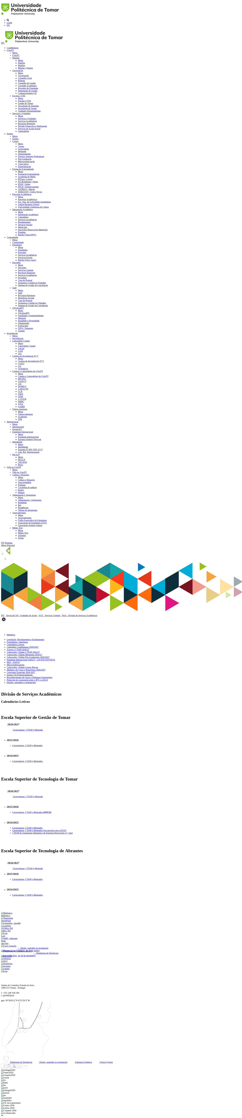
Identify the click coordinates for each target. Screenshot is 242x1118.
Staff (14, 288)
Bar (19, 505)
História (15, 58)
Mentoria (22, 318)
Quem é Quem (106, 1062)
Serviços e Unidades (21, 113)
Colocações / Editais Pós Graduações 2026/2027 (28, 657)
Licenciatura (23, 149)
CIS (19, 384)
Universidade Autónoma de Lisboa (33, 207)
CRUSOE (22, 462)
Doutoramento (24, 154)
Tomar (21, 538)
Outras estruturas (19, 409)
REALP (16, 454)
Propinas (22, 232)
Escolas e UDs (18, 96)
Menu (15, 53)
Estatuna (21, 485)
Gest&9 (21, 406)
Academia (22, 417)
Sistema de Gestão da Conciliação (33, 285)
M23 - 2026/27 (13, 662)
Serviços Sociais (25, 224)
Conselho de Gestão (27, 83)
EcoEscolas (23, 326)
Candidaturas (12, 48)
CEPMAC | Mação (26, 189)
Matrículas (22, 227)
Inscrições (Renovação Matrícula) (33, 230)
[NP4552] (6, 958)
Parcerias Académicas (22, 194)
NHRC (21, 401)
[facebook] (3, 1067)
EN (8, 25)
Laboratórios (23, 131)
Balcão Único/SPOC (27, 235)
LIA (20, 353)
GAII (20, 351)
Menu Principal (8, 545)
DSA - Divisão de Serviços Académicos (79, 615)
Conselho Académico (27, 86)
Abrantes (22, 535)
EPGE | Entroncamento (28, 187)
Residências (23, 507)
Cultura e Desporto (20, 475)
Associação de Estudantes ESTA (32, 523)
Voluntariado (23, 323)
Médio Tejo (17, 528)
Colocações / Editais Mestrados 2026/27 (24, 654)
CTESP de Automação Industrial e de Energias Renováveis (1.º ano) (42, 833)
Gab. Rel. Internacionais (28, 452)
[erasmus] (6, 966)
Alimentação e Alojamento (24, 495)
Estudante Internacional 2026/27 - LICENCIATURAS (31, 660)
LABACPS (23, 389)
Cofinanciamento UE (27, 93)
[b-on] (4, 971)
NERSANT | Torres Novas (30, 192)
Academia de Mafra (26, 176)
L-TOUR (22, 399)
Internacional (12, 422)
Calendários (23, 217)
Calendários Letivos (15, 644)
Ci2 (19, 366)
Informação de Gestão (27, 91)
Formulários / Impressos (17, 642)
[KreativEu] (6, 963)
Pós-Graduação (25, 159)
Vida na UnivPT (14, 467)
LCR (20, 391)
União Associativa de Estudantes (32, 520)
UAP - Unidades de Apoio (25, 615)
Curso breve (23, 164)
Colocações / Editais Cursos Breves (22, 667)
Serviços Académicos (27, 121)
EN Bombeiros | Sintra (28, 182)
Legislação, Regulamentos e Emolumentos (25, 639)
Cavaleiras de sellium (27, 487)
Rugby (21, 490)
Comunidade (12, 237)
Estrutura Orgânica (83, 1062)
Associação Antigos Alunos (30, 525)
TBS (20, 419)
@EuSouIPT (18, 308)
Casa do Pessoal (25, 280)
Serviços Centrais (25, 270)
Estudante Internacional (22, 432)
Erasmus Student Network (29, 439)
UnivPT (10, 50)
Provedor (22, 252)
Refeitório (22, 502)
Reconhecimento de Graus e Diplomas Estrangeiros (29, 677)
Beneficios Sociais (26, 298)
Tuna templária (24, 482)
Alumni (21, 331)
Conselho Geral (25, 78)
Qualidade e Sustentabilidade (31, 315)
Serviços (10, 615)
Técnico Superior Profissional (31, 156)
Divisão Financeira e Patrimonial (32, 126)
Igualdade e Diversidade (28, 321)
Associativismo (19, 513)
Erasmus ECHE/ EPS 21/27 (30, 449)
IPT (3, 43)
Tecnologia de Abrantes (28, 106)
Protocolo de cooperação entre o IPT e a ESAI (27, 680)
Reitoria (21, 80)
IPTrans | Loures (25, 179)
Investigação (12, 333)
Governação (17, 70)
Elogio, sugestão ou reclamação (53, 1062)
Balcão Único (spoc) (27, 260)
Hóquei (21, 492)
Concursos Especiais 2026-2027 (21, 672)
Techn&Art (23, 369)
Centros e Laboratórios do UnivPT (27, 371)
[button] (2, 1115)
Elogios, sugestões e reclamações (21, 682)
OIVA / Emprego (25, 328)
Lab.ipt (21, 348)
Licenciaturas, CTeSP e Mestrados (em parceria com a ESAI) (39, 830)
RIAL (20, 465)
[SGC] (4, 961)
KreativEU (17, 429)
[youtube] (14, 1067)
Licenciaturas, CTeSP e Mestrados (27, 745)
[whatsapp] (30, 1067)
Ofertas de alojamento (27, 510)
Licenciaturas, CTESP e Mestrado (28, 730)
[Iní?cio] (30, 15)
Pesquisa (8, 543)
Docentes (16, 262)
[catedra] (5, 969)
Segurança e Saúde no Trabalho (32, 283)
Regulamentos (24, 222)
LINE (20, 396)
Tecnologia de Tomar (27, 108)
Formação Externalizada (23, 169)
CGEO (21, 363)
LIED (20, 394)
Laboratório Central (21, 341)
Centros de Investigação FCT (25, 356)
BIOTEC (22, 379)
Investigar (22, 278)
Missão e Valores (25, 68)
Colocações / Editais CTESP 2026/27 (23, 652)
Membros (11, 635)
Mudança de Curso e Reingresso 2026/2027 (26, 670)
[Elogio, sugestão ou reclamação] (8, 946)
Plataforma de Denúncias (21, 1062)
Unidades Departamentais (29, 111)
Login (9, 22)
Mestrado (22, 151)
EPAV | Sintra (24, 184)
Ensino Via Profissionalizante (20, 675)
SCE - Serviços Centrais (49, 615)
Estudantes (17, 245)
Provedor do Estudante (28, 88)
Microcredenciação (26, 161)
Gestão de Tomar (25, 103)
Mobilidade (17, 442)
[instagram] (8, 1067)
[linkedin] (19, 1067)
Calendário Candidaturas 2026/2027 (23, 647)
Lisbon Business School (28, 204)
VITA (20, 404)
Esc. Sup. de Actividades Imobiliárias (34, 202)
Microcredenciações (15, 665)
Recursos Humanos (26, 123)
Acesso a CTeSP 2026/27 (18, 649)
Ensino (10, 134)
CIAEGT (22, 381)
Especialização (24, 166)
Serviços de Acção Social (29, 128)
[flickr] (24, 1067)
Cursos (15, 141)
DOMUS (22, 386)
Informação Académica (22, 209)
